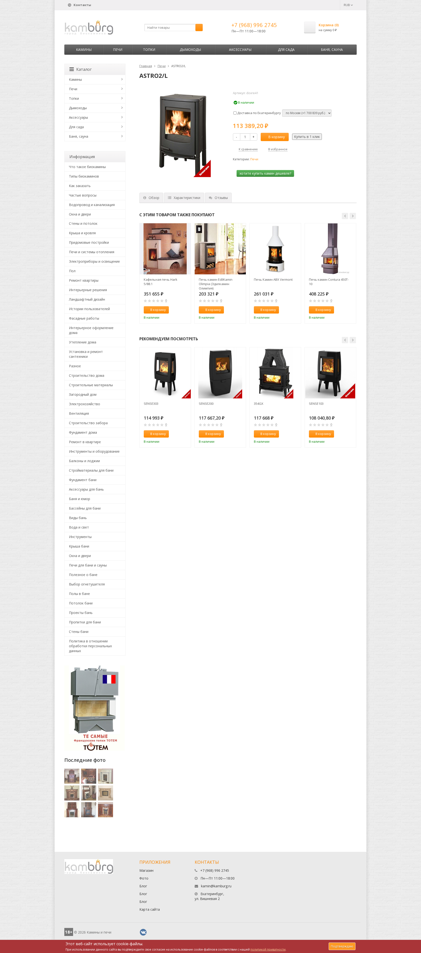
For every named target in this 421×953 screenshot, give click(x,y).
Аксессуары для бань (86, 489)
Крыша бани (79, 546)
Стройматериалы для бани (91, 470)
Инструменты (80, 536)
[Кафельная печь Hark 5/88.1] (165, 248)
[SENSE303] (165, 372)
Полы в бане (79, 593)
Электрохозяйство (84, 404)
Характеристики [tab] (187, 197)
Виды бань (78, 517)
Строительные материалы (91, 385)
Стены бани (78, 631)
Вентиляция (79, 413)
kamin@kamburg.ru (216, 886)
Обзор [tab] (154, 197)
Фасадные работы (84, 318)
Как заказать (80, 185)
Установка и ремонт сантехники (86, 354)
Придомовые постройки (89, 242)
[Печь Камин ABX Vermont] (275, 248)
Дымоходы (190, 49)
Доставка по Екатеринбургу (259, 113)
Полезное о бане (83, 574)
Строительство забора (88, 423)
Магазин (146, 870)
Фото (143, 878)
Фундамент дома (83, 432)
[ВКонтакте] (143, 932)
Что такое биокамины (87, 166)
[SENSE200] (220, 372)
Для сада (286, 49)
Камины (84, 49)
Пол (72, 271)
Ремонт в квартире (85, 442)
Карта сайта (149, 909)
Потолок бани (81, 603)
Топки (149, 49)
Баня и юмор (79, 498)
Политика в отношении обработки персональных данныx (90, 646)
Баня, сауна (332, 49)
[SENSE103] (330, 372)
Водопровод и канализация (92, 204)
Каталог (84, 69)
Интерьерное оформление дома (91, 330)
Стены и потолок (83, 223)
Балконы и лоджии (84, 461)
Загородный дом (82, 394)
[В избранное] (185, 310)
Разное (75, 366)
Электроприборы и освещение (94, 261)
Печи (117, 49)
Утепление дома (82, 342)
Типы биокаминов (84, 176)
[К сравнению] (177, 310)
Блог (143, 886)
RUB (347, 5)
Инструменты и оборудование (94, 451)
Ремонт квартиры (83, 280)
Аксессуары (240, 49)
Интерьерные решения (88, 290)
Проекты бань (81, 612)
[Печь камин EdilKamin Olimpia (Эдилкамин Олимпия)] (220, 248)
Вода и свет (79, 527)
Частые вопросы (82, 195)
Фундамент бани (82, 479)
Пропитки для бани (85, 622)
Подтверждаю (342, 946)
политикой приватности (268, 949)
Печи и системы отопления (91, 252)
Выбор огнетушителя (87, 584)
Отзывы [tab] (221, 197)
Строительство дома (86, 375)
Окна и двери (80, 214)
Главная (145, 66)
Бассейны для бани (85, 508)
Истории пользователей (89, 308)
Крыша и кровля (82, 233)
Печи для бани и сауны (88, 565)
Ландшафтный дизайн (87, 299)
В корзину (276, 137)
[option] (165, 273)
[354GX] (275, 372)
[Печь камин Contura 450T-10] (330, 248)
